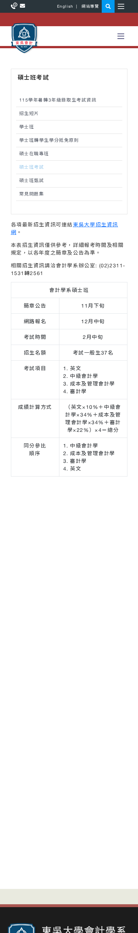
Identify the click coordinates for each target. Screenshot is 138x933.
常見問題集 (31, 193)
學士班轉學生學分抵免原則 (49, 140)
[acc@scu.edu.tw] (22, 5)
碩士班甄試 (31, 180)
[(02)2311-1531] (15, 6)
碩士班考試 (31, 167)
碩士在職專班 (34, 153)
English (65, 6)
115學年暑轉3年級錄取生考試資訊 (58, 100)
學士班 (26, 126)
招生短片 (29, 113)
